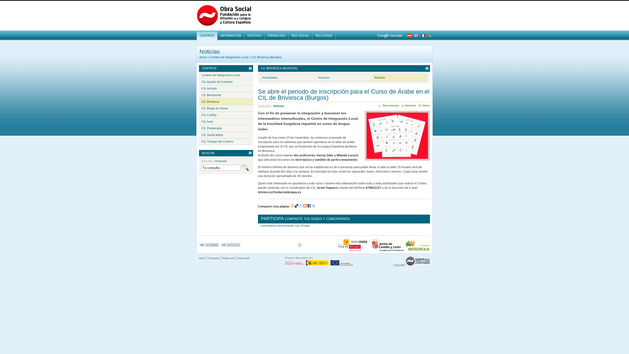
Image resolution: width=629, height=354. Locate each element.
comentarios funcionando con (285, 225)
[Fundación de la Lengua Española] (418, 265)
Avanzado (221, 161)
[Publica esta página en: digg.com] (313, 206)
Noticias (254, 35)
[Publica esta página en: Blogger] (305, 206)
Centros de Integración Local (229, 57)
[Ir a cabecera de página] (300, 245)
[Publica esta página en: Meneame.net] (292, 206)
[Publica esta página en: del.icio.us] (296, 206)
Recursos (323, 35)
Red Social (300, 35)
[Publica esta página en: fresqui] (300, 206)
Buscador (214, 161)
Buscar (208, 153)
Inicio (203, 57)
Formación (276, 35)
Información (230, 35)
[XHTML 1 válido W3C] (230, 245)
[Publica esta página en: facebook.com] (309, 206)
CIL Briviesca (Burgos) (267, 57)
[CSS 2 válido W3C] (209, 245)
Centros (207, 35)
